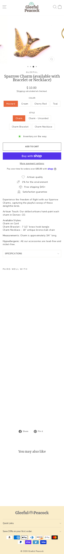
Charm (19, 118)
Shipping (21, 91)
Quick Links (8, 523)
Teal (55, 103)
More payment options (32, 163)
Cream (24, 103)
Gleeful (32, 72)
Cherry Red (40, 103)
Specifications (13, 253)
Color (32, 98)
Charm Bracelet (20, 126)
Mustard (10, 103)
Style (32, 113)
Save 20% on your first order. (17, 531)
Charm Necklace (43, 126)
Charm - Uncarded (39, 118)
